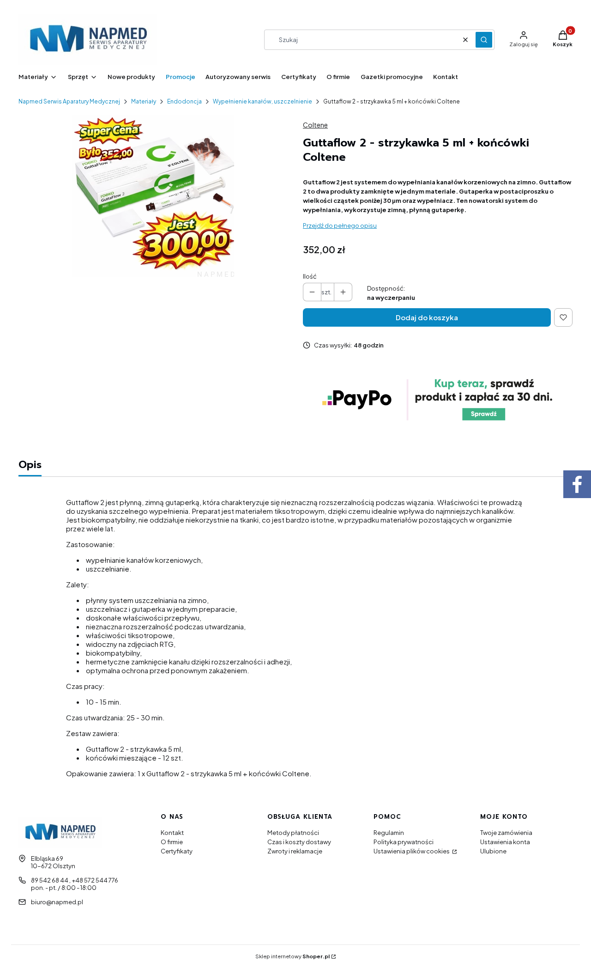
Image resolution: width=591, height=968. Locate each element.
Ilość (310, 276)
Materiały (143, 101)
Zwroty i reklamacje (294, 851)
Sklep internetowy (292, 956)
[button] (484, 40)
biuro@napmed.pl (57, 902)
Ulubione (493, 851)
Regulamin (389, 832)
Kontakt (172, 832)
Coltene (315, 125)
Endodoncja (184, 101)
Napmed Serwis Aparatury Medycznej (69, 101)
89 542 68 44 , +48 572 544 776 (74, 880)
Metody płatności (293, 832)
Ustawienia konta (505, 842)
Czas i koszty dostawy (299, 842)
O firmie (172, 842)
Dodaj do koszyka (427, 317)
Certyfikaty (177, 851)
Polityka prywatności (404, 842)
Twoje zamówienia (506, 832)
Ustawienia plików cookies (412, 851)
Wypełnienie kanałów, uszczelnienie (262, 101)
